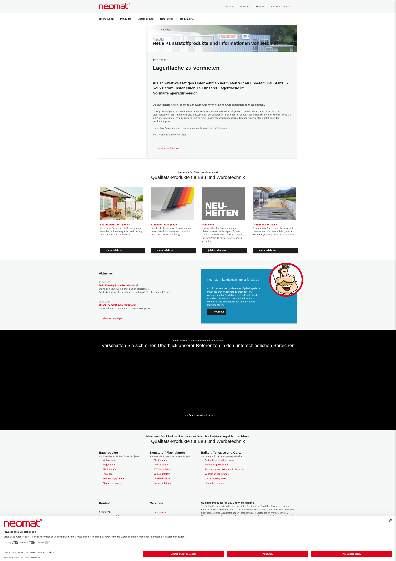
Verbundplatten (162, 473)
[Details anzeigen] (113, 362)
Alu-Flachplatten (162, 478)
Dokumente (187, 19)
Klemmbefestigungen (216, 482)
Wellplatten (109, 460)
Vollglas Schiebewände (217, 473)
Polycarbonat (161, 464)
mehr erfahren (114, 250)
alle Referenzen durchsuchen (200, 415)
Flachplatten (109, 469)
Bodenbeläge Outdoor (216, 464)
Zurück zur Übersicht (168, 148)
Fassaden (108, 473)
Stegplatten (109, 464)
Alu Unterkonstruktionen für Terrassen (225, 469)
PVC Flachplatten (162, 469)
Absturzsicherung (112, 482)
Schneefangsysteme (113, 478)
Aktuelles (245, 6)
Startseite (229, 6)
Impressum (160, 512)
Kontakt (260, 6)
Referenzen (167, 19)
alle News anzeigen (113, 318)
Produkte (125, 19)
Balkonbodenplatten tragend (220, 460)
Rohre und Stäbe (162, 482)
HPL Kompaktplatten (215, 478)
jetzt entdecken (217, 250)
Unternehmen (146, 19)
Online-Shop (106, 19)
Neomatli (218, 311)
